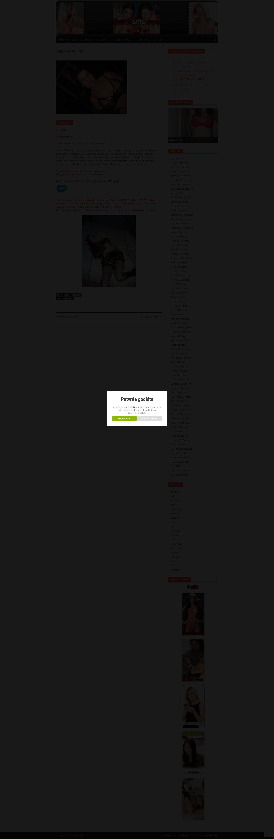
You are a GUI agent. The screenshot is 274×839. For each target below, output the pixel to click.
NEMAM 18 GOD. (149, 418)
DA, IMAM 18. (124, 418)
